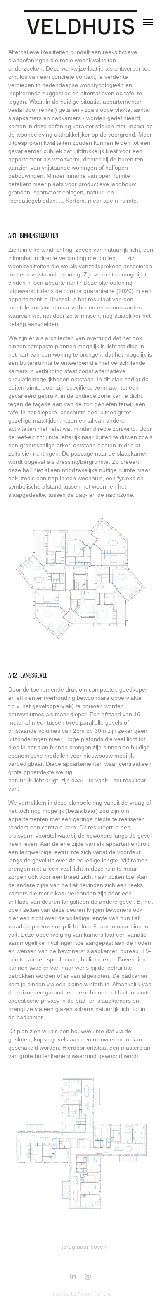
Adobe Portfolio (94, 1294)
